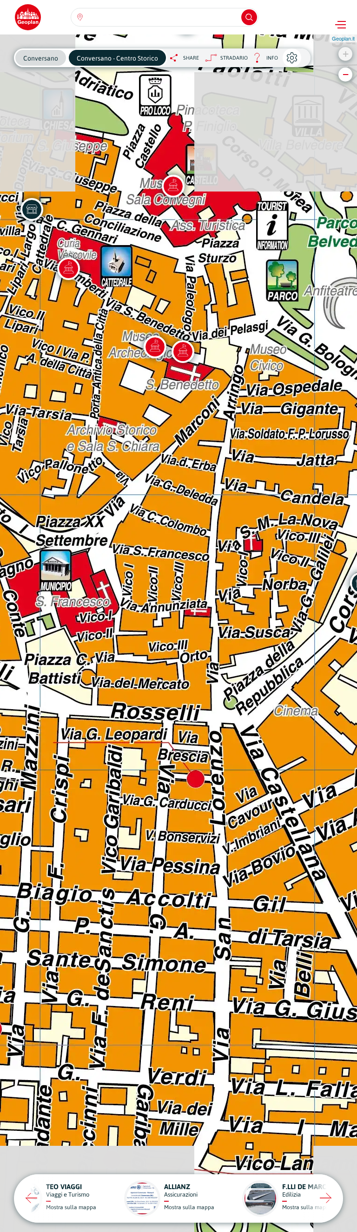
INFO (263, 60)
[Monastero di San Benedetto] (182, 351)
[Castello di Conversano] (173, 186)
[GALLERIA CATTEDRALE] (31, 209)
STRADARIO (234, 58)
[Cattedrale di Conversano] (68, 268)
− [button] (346, 74)
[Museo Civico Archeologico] (155, 346)
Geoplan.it (343, 38)
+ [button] (346, 54)
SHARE (191, 58)
